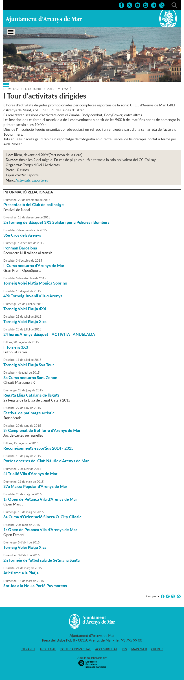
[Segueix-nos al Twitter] (129, 4)
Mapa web (139, 649)
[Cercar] (174, 4)
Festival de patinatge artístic (29, 413)
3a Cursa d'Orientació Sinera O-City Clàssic (42, 517)
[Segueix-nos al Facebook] (121, 4)
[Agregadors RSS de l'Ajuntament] (162, 4)
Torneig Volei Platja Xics (24, 321)
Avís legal (48, 649)
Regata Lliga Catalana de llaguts (31, 395)
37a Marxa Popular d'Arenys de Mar (35, 486)
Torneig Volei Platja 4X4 (24, 309)
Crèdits (157, 649)
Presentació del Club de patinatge (33, 204)
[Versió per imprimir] (178, 596)
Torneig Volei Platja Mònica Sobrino (35, 283)
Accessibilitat (106, 649)
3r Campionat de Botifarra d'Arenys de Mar (42, 430)
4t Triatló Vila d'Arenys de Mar (30, 473)
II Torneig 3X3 (15, 347)
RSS (124, 649)
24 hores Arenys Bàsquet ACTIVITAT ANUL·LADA (49, 334)
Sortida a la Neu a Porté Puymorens (35, 585)
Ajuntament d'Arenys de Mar (44, 19)
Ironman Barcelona (20, 248)
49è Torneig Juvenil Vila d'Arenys (32, 296)
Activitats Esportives (31, 180)
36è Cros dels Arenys (22, 235)
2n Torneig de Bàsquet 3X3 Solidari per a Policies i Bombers (56, 222)
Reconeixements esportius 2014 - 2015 (38, 448)
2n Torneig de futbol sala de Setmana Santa (41, 560)
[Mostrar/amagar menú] (11, 32)
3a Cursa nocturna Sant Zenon (30, 377)
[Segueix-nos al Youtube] (137, 4)
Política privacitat (75, 649)
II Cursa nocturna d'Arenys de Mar (33, 265)
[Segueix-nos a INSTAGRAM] (146, 4)
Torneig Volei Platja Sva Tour (28, 365)
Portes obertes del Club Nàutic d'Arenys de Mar (46, 461)
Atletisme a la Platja (21, 573)
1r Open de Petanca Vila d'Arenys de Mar (40, 499)
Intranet (28, 649)
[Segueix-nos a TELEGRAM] (154, 4)
